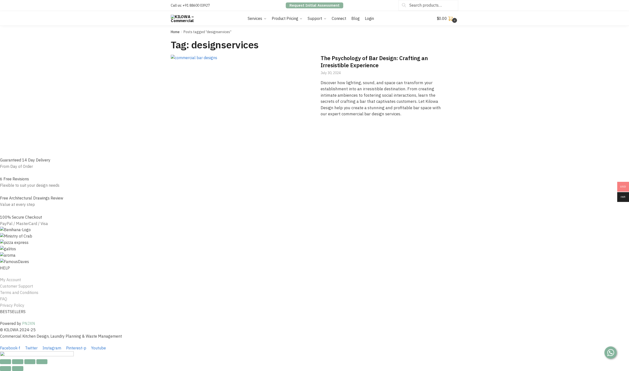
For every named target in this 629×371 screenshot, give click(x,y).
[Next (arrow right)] (17, 368)
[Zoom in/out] (41, 361)
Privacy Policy (12, 305)
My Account (10, 279)
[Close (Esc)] (5, 361)
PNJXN (28, 323)
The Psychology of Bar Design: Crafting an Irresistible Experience (374, 61)
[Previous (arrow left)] (5, 368)
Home (175, 32)
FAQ (3, 298)
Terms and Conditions (19, 292)
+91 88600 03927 (196, 5)
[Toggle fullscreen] (29, 361)
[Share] (17, 361)
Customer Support (16, 286)
